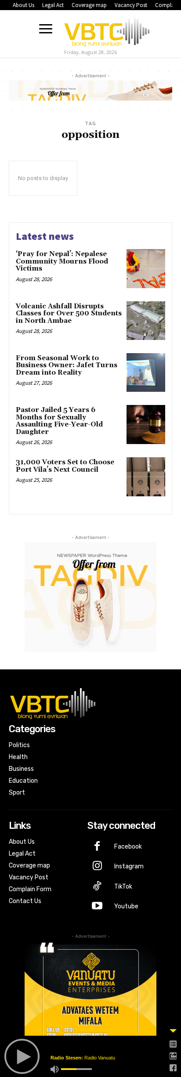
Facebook (128, 846)
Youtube (126, 906)
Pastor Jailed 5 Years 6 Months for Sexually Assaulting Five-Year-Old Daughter (59, 421)
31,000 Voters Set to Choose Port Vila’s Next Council (65, 466)
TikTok (123, 886)
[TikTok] (97, 887)
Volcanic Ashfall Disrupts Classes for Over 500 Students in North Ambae (69, 313)
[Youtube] (97, 906)
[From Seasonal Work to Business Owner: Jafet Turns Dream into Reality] (146, 372)
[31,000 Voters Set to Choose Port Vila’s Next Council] (146, 476)
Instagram (129, 866)
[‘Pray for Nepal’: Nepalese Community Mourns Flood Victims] (146, 268)
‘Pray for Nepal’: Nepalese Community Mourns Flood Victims (62, 261)
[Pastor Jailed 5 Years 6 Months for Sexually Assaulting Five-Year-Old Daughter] (146, 424)
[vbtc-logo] (107, 30)
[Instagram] (97, 867)
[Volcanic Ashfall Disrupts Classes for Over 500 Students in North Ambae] (146, 320)
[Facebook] (97, 847)
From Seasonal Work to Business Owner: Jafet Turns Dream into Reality (66, 365)
